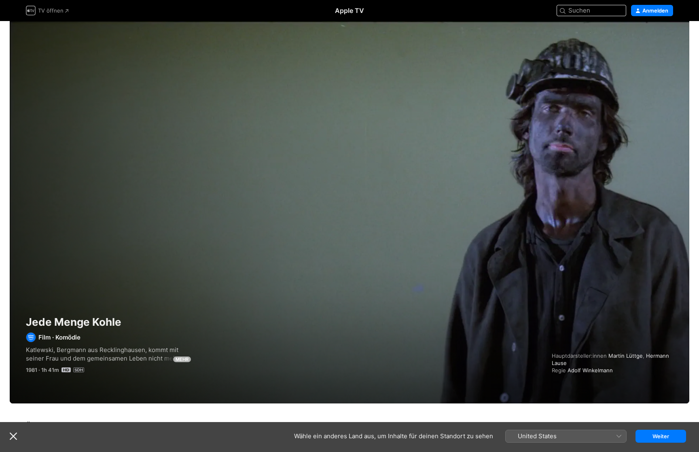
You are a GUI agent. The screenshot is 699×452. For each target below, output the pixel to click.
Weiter (660, 436)
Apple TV (349, 10)
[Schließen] (13, 436)
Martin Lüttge (625, 355)
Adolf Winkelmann (590, 370)
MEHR (182, 359)
